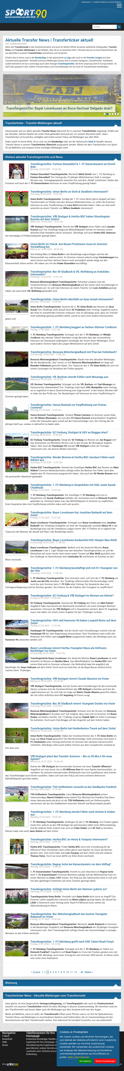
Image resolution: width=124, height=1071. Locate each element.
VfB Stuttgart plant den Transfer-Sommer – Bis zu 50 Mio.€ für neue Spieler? (71, 758)
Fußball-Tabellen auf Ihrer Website (107, 2)
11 (71, 972)
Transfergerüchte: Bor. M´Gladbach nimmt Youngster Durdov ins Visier (72, 703)
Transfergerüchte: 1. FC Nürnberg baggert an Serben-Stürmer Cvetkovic (73, 327)
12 (75, 972)
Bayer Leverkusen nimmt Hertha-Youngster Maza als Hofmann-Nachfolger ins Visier (68, 649)
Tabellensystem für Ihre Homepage (40, 1034)
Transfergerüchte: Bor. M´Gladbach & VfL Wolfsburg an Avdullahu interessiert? (69, 273)
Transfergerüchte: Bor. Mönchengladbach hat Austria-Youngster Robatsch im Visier (68, 915)
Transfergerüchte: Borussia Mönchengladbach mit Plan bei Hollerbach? (73, 352)
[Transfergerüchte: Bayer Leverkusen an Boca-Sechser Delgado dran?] (62, 95)
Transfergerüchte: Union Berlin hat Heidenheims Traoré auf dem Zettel (73, 728)
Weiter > (89, 972)
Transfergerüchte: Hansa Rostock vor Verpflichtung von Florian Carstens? (68, 406)
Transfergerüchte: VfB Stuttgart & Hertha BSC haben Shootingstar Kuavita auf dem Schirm (70, 218)
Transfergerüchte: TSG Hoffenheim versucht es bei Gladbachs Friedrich (73, 787)
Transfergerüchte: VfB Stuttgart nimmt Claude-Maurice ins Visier (69, 678)
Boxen (5, 1045)
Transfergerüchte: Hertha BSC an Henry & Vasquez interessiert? (69, 839)
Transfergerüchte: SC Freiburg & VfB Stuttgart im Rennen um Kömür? (72, 595)
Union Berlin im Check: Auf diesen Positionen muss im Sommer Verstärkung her (68, 245)
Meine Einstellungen (105, 1061)
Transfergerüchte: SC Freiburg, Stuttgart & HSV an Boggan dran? (69, 432)
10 (67, 972)
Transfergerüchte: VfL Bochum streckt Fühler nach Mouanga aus (69, 376)
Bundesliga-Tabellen (46, 1039)
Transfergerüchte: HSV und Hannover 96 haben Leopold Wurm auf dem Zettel (73, 622)
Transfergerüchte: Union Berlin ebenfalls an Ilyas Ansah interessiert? (72, 299)
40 (82, 972)
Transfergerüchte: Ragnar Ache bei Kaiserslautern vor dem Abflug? (70, 864)
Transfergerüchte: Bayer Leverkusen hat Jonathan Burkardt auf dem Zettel (71, 514)
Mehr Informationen (78, 1057)
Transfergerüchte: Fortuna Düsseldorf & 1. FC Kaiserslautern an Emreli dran (72, 165)
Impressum (86, 2)
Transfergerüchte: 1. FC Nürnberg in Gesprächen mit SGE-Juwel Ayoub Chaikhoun (73, 486)
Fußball (5, 1036)
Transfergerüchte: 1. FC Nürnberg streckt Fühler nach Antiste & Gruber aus (72, 813)
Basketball (7, 1039)
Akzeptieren (85, 1061)
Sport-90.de (26, 13)
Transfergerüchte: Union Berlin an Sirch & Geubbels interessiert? (69, 191)
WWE (4, 1042)
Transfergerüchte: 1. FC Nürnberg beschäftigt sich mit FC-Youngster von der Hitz (73, 569)
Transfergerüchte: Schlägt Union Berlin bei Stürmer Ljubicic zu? (68, 889)
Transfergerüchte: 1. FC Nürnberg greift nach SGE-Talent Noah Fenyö (72, 941)
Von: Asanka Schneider (16, 43)
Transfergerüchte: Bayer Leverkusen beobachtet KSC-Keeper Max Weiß (73, 540)
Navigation (9, 1032)
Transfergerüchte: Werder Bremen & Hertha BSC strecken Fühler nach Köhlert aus (72, 459)
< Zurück (35, 972)
